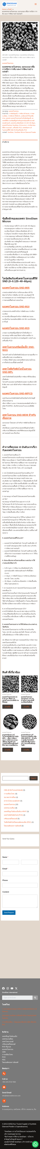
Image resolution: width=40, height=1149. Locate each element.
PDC (4, 1060)
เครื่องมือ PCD (17, 127)
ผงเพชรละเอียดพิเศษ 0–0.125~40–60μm (23, 123)
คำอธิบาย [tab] (5, 142)
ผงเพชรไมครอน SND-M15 (15, 328)
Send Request (9, 912)
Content (5, 892)
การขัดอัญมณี (13, 113)
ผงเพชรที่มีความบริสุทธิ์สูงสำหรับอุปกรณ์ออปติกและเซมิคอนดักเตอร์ (18, 120)
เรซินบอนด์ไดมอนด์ (8, 1044)
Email (5, 869)
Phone (5, 880)
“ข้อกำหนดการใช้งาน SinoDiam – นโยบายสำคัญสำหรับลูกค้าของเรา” (18, 1138)
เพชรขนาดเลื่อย (7, 1039)
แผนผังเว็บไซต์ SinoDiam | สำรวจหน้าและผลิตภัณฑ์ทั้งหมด (18, 1143)
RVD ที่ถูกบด (6, 1047)
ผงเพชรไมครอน (14, 55)
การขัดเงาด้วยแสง (23, 113)
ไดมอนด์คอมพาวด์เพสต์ (10, 1062)
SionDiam (11, 132)
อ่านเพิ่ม (7, 707)
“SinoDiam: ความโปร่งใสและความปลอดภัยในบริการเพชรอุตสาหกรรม (20, 1133)
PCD (4, 1057)
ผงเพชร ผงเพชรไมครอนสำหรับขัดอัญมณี (18, 118)
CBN (4, 1052)
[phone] (4, 1073)
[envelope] (4, 1087)
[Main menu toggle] (35, 4)
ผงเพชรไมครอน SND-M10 (15, 306)
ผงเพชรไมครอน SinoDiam (10, 125)
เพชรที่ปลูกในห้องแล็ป (9, 1036)
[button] (34, 26)
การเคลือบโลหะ (7, 1054)
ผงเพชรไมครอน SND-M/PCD (17, 393)
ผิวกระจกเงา (23, 125)
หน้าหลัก (5, 55)
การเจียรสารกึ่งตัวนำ (14, 116)
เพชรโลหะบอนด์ (7, 1041)
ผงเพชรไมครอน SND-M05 (15, 287)
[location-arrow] (4, 1101)
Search (33, 778)
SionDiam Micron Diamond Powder (25, 132)
